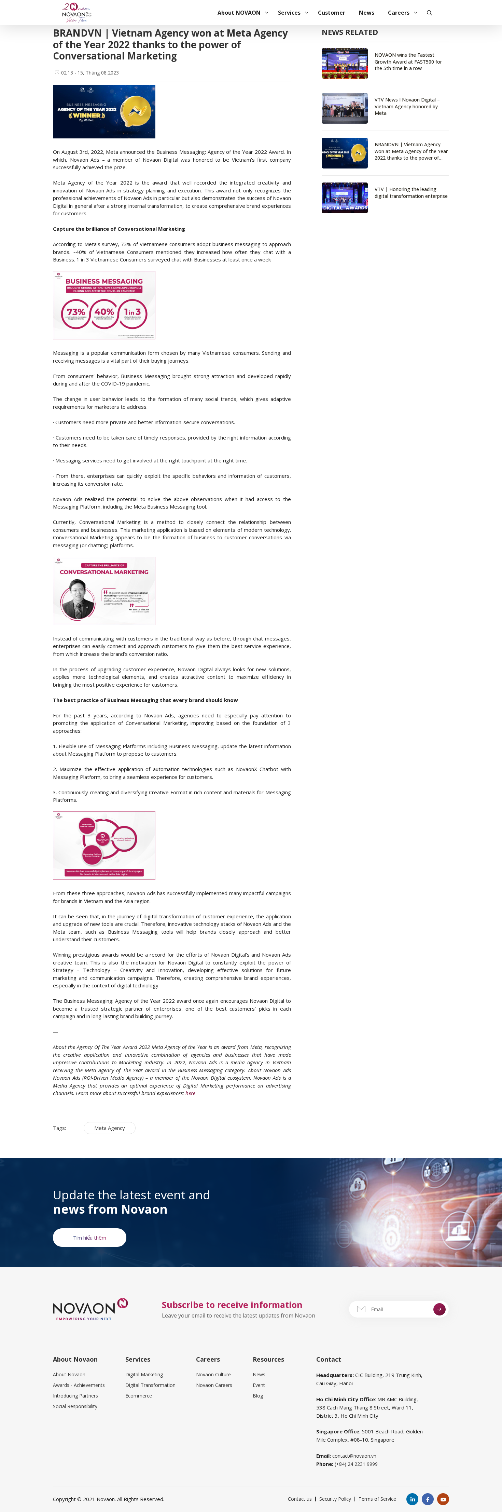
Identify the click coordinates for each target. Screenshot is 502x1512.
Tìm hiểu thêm (89, 1237)
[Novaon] (77, 12)
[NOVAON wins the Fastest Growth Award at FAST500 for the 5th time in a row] (385, 67)
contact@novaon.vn (354, 1456)
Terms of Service (377, 1499)
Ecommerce (138, 1395)
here (190, 1093)
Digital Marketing (144, 1374)
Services (289, 12)
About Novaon (69, 1374)
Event (259, 1385)
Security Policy (335, 1499)
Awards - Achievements (79, 1385)
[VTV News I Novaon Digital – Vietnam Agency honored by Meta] (385, 108)
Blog (258, 1395)
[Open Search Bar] (429, 12)
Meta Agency (109, 1127)
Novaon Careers (214, 1385)
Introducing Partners (75, 1395)
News (366, 12)
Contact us (300, 1499)
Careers (398, 12)
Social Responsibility (75, 1406)
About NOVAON (239, 12)
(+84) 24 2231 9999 (356, 1464)
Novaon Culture (213, 1374)
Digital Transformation (150, 1385)
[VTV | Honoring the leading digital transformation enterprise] (385, 198)
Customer (331, 12)
